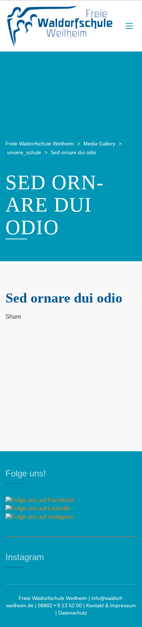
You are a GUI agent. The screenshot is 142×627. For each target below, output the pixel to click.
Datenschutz (72, 613)
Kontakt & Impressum (111, 605)
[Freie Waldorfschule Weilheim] (60, 26)
